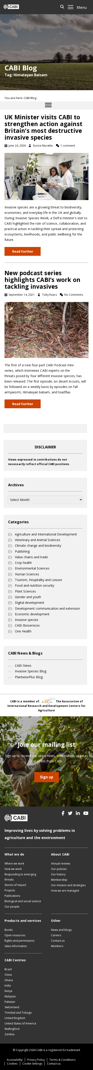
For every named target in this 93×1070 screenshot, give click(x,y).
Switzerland (12, 1007)
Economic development (32, 614)
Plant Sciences (25, 591)
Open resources (15, 935)
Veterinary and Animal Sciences (37, 540)
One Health (23, 631)
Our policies (59, 869)
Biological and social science (23, 901)
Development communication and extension (47, 608)
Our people (12, 907)
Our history (58, 874)
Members (57, 946)
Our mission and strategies (68, 885)
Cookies (12, 1063)
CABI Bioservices (27, 625)
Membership (59, 880)
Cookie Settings (32, 1063)
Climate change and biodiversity (38, 545)
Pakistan (10, 1002)
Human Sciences (27, 574)
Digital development (29, 602)
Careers (56, 935)
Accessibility (15, 1060)
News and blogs (61, 930)
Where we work (14, 863)
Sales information (16, 946)
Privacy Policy (36, 1060)
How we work (13, 869)
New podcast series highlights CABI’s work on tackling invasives (42, 280)
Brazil (8, 969)
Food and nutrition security (34, 585)
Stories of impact (15, 885)
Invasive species (26, 620)
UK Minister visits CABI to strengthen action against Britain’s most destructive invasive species (43, 127)
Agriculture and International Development (46, 534)
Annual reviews (60, 863)
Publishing (22, 551)
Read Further (22, 251)
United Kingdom (15, 1018)
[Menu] (48, 105)
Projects (10, 890)
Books (9, 930)
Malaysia (10, 996)
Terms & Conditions (62, 1060)
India (8, 985)
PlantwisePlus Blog (29, 677)
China (8, 975)
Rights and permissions (19, 941)
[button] (63, 813)
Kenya (8, 991)
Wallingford (12, 1029)
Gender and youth (28, 597)
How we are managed (65, 890)
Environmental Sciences (32, 568)
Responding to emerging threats (20, 876)
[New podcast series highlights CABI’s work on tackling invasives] (46, 329)
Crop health (23, 562)
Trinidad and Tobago (18, 1013)
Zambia (9, 1034)
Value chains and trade (31, 557)
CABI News (23, 665)
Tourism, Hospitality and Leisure (38, 580)
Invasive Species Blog (30, 671)
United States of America (20, 1023)
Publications (12, 896)
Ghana (9, 980)
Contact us (58, 941)
